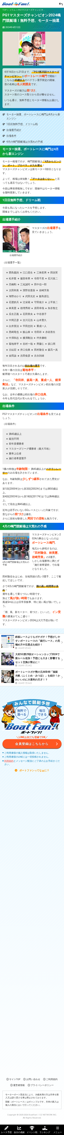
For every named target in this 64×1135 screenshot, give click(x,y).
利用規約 (9, 761)
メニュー (57, 1132)
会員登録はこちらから (32, 744)
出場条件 (11, 135)
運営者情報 (19, 1085)
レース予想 (6, 1132)
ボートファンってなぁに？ (34, 770)
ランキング (44, 1132)
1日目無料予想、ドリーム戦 (22, 124)
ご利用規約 (52, 1079)
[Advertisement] (32, 924)
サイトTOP (14, 1079)
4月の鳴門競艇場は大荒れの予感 (24, 141)
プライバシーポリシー (42, 1085)
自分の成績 (19, 1132)
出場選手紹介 (13, 130)
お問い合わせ (33, 1079)
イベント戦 (32, 1132)
